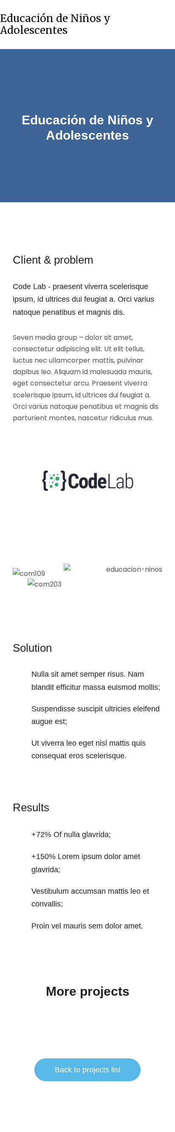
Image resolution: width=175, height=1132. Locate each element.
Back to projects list (88, 1070)
